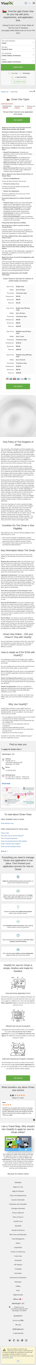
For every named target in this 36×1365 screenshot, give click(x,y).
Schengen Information (18, 1208)
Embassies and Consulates (18, 1204)
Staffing (18, 1286)
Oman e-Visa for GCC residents (10, 844)
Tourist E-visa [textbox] (7, 49)
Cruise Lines (18, 1256)
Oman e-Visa (5, 833)
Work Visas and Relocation (18, 1234)
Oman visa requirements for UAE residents (14, 841)
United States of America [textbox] (11, 56)
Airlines (18, 1243)
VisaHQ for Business (18, 1230)
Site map (18, 1325)
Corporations (18, 1247)
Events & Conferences (18, 1252)
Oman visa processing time (9, 838)
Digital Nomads (18, 1295)
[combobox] (18, 42)
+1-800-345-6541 (18, 1333)
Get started (18, 120)
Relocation (18, 1282)
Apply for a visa (18, 1187)
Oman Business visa (7, 823)
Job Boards (18, 1260)
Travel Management (18, 1239)
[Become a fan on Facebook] (14, 1340)
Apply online (18, 67)
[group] (18, 1095)
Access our (18, 1320)
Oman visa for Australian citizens (11, 846)
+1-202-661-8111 (10, 770)
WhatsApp (26, 73)
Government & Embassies (18, 1277)
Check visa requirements (18, 1195)
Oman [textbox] (4, 43)
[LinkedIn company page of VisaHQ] (18, 1340)
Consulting (18, 1269)
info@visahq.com (18, 1329)
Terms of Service (18, 1217)
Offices (15, 1299)
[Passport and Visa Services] (7, 3)
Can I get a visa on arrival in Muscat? (12, 835)
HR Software (18, 1264)
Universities (18, 1273)
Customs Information (18, 1200)
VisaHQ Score (18, 1221)
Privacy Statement (18, 1213)
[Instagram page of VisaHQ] (26, 1340)
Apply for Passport (18, 1191)
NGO (18, 1290)
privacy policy (9, 1357)
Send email (6, 783)
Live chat (14, 73)
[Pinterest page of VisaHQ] (22, 1340)
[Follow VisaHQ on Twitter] (9, 1340)
